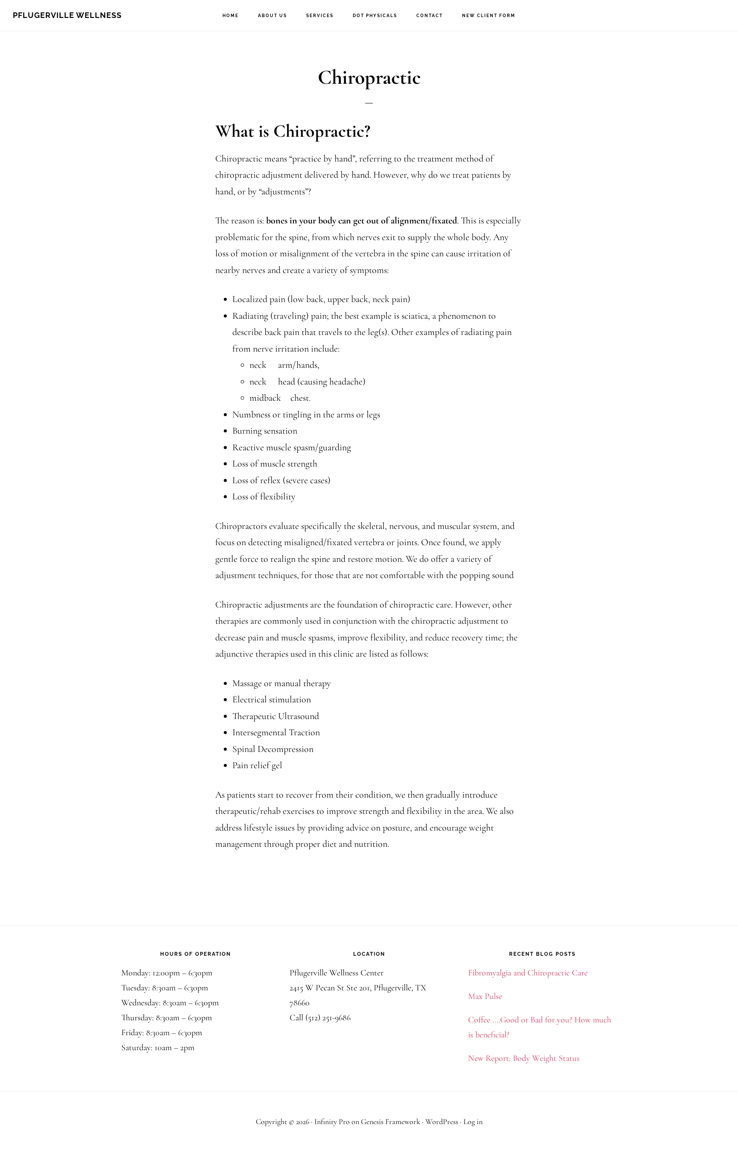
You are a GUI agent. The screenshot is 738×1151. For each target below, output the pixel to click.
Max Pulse (485, 996)
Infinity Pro (332, 1121)
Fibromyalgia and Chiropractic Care (528, 973)
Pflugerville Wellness (67, 15)
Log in (473, 1121)
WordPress (441, 1121)
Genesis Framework (390, 1121)
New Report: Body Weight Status (524, 1058)
